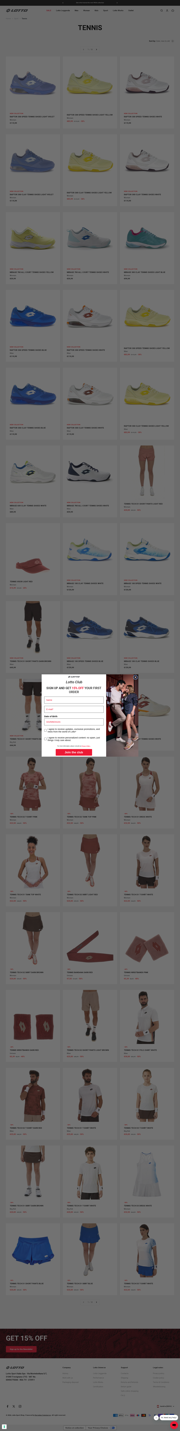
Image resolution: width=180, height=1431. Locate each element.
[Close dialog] (135, 677)
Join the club (74, 752)
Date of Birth (50, 716)
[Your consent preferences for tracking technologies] (4, 1426)
